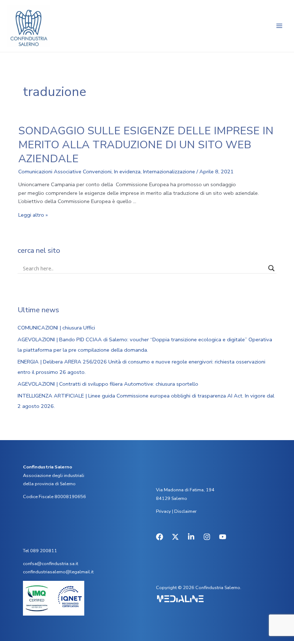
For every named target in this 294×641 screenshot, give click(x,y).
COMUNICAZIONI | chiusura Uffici (56, 327)
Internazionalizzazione (169, 171)
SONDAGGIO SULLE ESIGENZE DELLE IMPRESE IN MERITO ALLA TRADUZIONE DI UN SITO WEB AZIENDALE (146, 145)
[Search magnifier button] (271, 268)
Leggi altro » (33, 214)
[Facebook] (159, 536)
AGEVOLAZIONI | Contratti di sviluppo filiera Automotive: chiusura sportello (108, 383)
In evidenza (127, 171)
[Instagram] (206, 536)
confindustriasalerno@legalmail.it (58, 572)
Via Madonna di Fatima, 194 (185, 490)
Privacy (163, 511)
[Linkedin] (191, 536)
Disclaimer (185, 511)
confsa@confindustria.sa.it (50, 563)
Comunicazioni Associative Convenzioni (65, 171)
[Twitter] (175, 536)
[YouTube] (222, 536)
